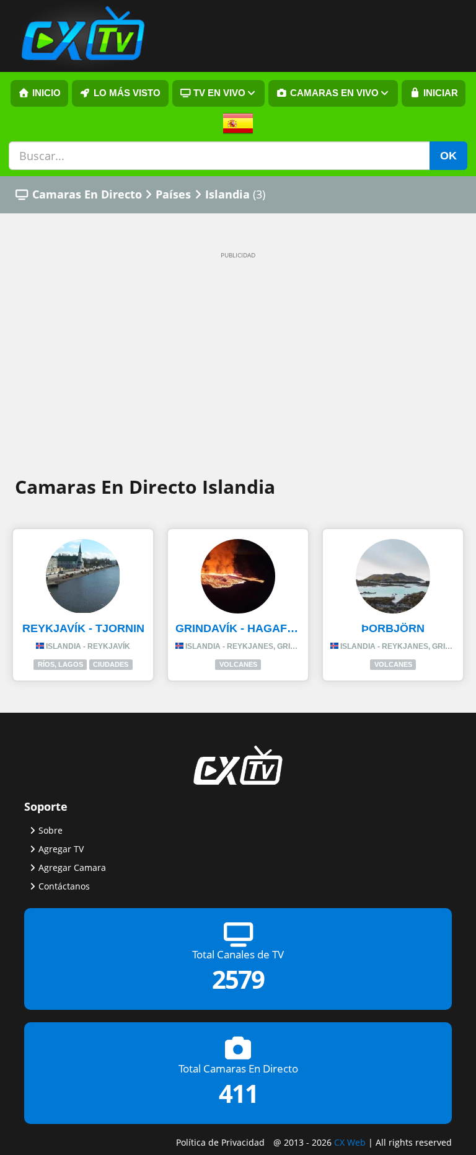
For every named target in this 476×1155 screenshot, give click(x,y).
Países (173, 194)
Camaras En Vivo (333, 93)
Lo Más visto (126, 93)
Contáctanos (64, 886)
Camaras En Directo (87, 194)
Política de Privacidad (220, 1142)
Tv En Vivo (218, 93)
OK (448, 155)
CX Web (350, 1142)
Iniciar (439, 93)
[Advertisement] (238, 355)
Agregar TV (61, 849)
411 (238, 1093)
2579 (238, 980)
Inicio (45, 93)
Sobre (50, 830)
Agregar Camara (72, 867)
